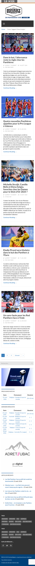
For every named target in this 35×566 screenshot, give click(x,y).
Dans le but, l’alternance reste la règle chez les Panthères (15, 60)
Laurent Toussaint (11, 65)
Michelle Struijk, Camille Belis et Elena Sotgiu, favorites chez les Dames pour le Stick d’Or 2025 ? (15, 188)
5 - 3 (30, 421)
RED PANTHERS (9, 67)
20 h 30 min (30, 398)
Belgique (4, 518)
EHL (18, 518)
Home (3, 29)
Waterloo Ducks (15, 524)
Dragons (12, 518)
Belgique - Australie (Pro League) (18, 432)
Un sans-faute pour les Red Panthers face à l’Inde (16, 316)
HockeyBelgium (12, 557)
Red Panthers (27, 521)
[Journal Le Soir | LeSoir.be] (9, 1)
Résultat (30, 395)
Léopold (23, 518)
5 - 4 (30, 432)
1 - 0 (30, 424)
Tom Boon (5, 524)
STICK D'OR (8, 196)
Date (5, 395)
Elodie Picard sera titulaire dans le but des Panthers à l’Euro (16, 252)
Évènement (17, 395)
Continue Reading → (10, 88)
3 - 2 (30, 428)
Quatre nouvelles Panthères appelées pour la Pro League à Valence (17, 123)
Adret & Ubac (15, 562)
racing (11, 521)
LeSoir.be (28, 557)
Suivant (17, 355)
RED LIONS (18, 521)
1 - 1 (30, 417)
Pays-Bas (4, 521)
